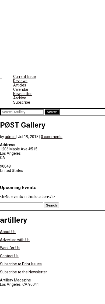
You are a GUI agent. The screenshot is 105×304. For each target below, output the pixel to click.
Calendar (21, 89)
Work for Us (10, 248)
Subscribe (21, 102)
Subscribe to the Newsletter (23, 272)
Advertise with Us (15, 240)
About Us (8, 232)
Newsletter (22, 94)
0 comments (51, 137)
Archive (19, 98)
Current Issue (24, 76)
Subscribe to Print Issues (21, 264)
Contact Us (9, 256)
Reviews (20, 81)
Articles (19, 85)
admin (10, 137)
